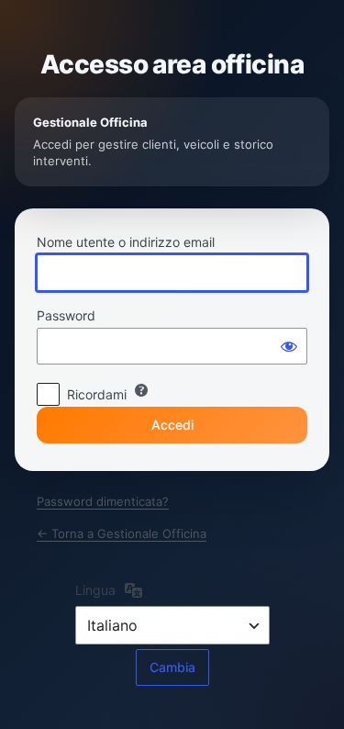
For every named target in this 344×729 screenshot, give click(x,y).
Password (66, 315)
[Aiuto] (141, 390)
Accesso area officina (172, 64)
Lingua (95, 590)
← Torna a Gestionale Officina (121, 533)
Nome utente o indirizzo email (126, 242)
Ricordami (97, 394)
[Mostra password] (289, 346)
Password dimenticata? (103, 501)
